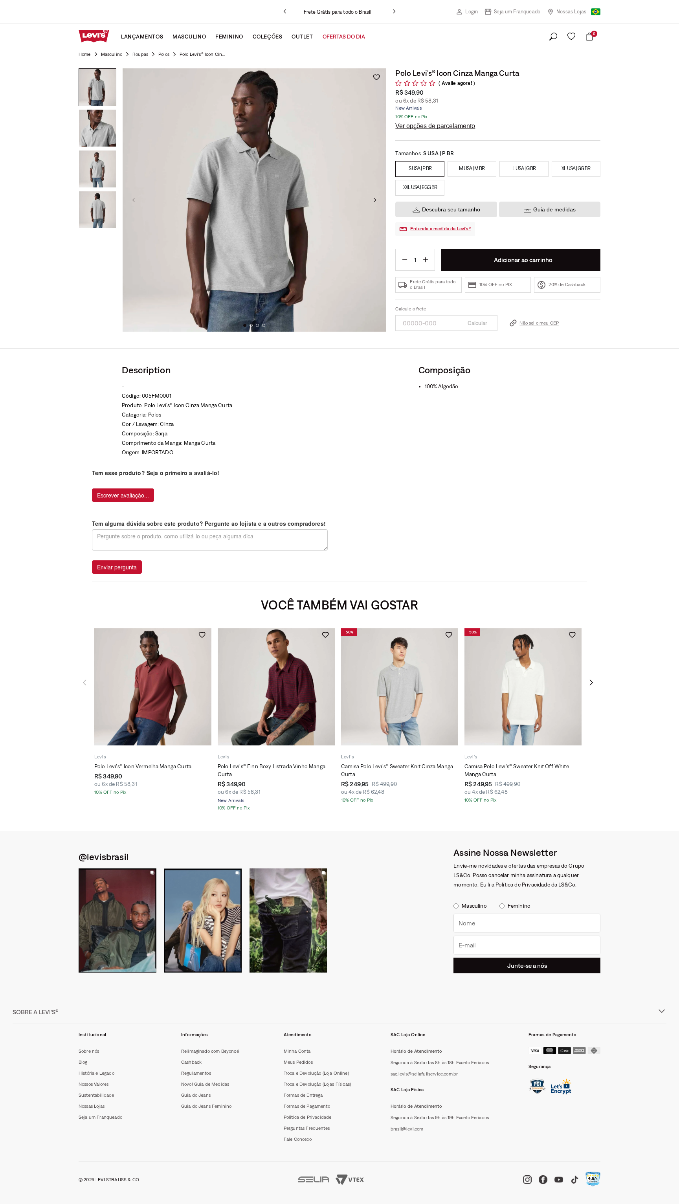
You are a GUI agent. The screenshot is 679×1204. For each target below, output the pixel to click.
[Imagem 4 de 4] (97, 210)
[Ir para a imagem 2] (251, 325)
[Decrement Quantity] (404, 259)
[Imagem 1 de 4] (97, 87)
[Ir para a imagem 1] (244, 325)
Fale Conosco (298, 1139)
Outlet (302, 36)
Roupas (140, 54)
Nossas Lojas (571, 12)
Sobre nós (89, 1051)
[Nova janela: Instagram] (117, 920)
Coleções (267, 36)
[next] (394, 12)
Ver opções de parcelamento (435, 126)
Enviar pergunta (117, 567)
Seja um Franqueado (517, 12)
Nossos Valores (93, 1084)
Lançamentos (142, 36)
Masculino (189, 36)
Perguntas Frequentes (307, 1128)
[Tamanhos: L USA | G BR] (523, 169)
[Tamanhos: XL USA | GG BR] (576, 169)
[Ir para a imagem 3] (257, 325)
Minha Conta (297, 1051)
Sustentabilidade (96, 1095)
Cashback (191, 1062)
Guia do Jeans (196, 1095)
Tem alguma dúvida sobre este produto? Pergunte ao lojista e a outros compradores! (209, 523)
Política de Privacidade (308, 1117)
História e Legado (96, 1073)
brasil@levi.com (407, 1129)
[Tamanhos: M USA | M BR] (472, 169)
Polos (163, 54)
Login (471, 12)
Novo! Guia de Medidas (205, 1084)
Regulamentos (196, 1073)
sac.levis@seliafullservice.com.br (424, 1074)
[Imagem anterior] (133, 200)
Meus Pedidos (298, 1062)
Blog (83, 1062)
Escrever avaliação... (123, 495)
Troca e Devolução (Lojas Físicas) (317, 1084)
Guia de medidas (554, 209)
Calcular (477, 323)
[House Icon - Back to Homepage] (85, 54)
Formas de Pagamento (307, 1106)
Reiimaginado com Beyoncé (210, 1051)
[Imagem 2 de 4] (97, 128)
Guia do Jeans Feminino (206, 1106)
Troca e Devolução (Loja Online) (316, 1073)
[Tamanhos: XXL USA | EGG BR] (419, 188)
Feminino (229, 36)
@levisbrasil (104, 856)
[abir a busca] (553, 37)
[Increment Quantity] (425, 259)
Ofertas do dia (344, 36)
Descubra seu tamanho (451, 209)
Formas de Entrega (303, 1095)
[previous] (285, 12)
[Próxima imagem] (375, 200)
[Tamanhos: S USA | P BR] (419, 169)
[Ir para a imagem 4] (263, 325)
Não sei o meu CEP (539, 323)
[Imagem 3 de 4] (97, 169)
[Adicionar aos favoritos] (376, 77)
